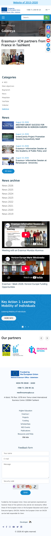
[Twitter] (18, 527)
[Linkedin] (21, 527)
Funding (25, 421)
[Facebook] (6, 527)
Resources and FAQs (25, 434)
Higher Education (25, 411)
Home (3, 26)
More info (8, 318)
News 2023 (7, 198)
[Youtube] (14, 527)
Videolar (5, 105)
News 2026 (7, 186)
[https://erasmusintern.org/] (38, 350)
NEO (5, 82)
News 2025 (7, 190)
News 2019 (7, 214)
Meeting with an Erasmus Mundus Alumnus (23, 250)
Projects (25, 417)
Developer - (24, 522)
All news (8, 171)
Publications (25, 431)
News (4, 94)
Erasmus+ (25, 414)
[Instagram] (10, 527)
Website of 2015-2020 (25, 2)
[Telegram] (3, 527)
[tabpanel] (25, 310)
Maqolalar (6, 98)
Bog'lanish (6, 90)
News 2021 (7, 206)
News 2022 (7, 202)
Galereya (11, 26)
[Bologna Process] (12, 350)
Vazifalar (5, 101)
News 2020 (7, 210)
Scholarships (25, 424)
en (47, 10)
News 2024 (7, 194)
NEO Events (25, 427)
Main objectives (8, 86)
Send (25, 493)
